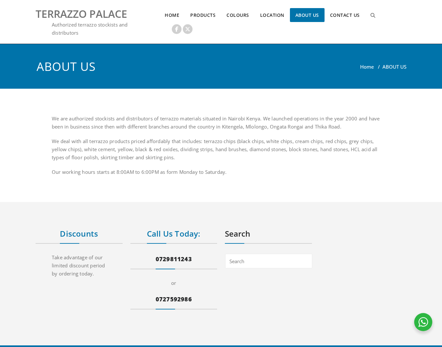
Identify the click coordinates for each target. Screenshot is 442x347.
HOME (172, 15)
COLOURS (238, 15)
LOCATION (272, 15)
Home (367, 66)
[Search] (372, 15)
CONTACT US (345, 15)
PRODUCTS (202, 15)
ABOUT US (307, 15)
